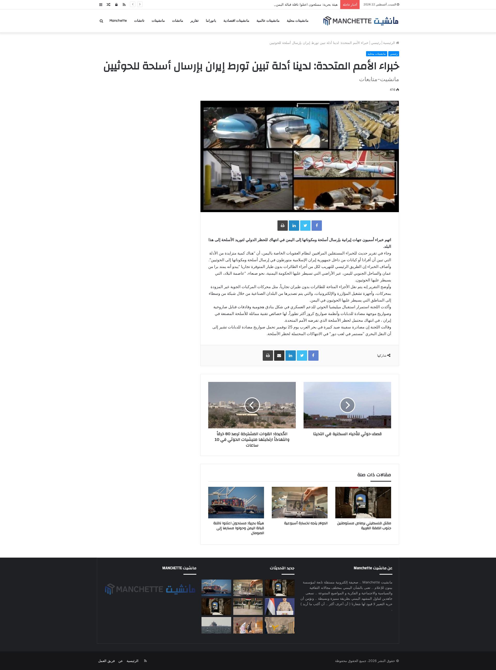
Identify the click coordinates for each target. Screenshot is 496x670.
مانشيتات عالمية (268, 20)
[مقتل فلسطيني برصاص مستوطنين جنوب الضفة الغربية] (363, 502)
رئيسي (376, 43)
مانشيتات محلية (297, 20)
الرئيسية (389, 43)
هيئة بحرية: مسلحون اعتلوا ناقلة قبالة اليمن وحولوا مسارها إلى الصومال (286, 4)
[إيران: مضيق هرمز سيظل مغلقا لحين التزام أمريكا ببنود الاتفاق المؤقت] (216, 625)
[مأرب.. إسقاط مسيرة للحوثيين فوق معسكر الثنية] (279, 625)
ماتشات (177, 20)
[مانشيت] (360, 20)
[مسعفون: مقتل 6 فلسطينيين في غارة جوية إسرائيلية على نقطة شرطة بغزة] (216, 606)
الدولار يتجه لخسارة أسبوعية (306, 523)
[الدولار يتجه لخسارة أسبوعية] (300, 502)
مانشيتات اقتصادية (236, 20)
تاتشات (139, 20)
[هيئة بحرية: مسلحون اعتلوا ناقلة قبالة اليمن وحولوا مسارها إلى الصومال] (236, 502)
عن (120, 661)
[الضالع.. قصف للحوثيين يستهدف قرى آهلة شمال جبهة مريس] (248, 625)
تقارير (194, 20)
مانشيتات (158, 20)
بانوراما (211, 20)
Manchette (118, 20)
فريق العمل (106, 661)
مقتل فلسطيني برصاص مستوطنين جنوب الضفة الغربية (364, 526)
